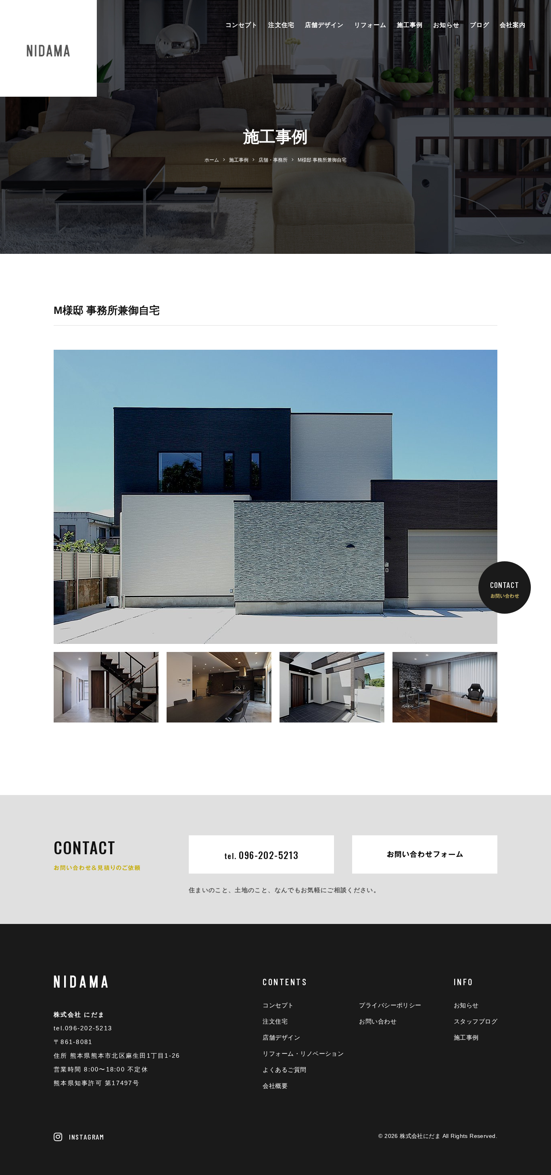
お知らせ (446, 24)
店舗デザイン (324, 24)
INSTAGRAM (86, 1136)
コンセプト (241, 24)
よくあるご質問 (284, 1069)
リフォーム (370, 24)
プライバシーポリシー (390, 1005)
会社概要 (275, 1085)
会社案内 (513, 24)
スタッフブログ (475, 1021)
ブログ (479, 24)
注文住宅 (281, 24)
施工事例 (410, 24)
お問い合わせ (378, 1021)
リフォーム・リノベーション (303, 1053)
